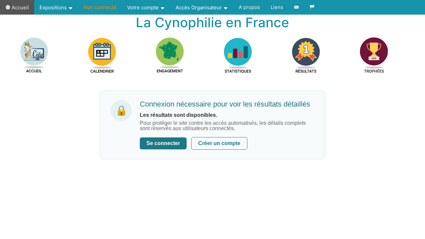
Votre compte (143, 7)
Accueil (19, 7)
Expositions (54, 7)
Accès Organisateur (199, 7)
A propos (249, 7)
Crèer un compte (219, 143)
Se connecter (163, 143)
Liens (277, 7)
